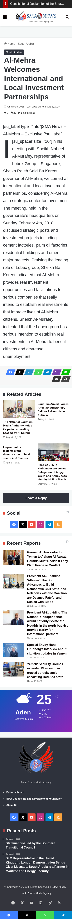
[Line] (65, 372)
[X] (18, 372)
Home (11, 43)
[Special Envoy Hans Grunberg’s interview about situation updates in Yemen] (13, 650)
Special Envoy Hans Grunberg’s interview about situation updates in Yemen (47, 649)
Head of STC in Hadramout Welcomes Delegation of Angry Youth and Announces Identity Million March (52, 472)
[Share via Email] (55, 379)
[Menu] (5, 18)
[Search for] (67, 18)
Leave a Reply (36, 498)
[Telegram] (46, 372)
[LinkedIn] (28, 372)
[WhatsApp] (37, 372)
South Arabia (26, 43)
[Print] (65, 379)
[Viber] (55, 372)
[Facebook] (9, 372)
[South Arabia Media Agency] (36, 17)
